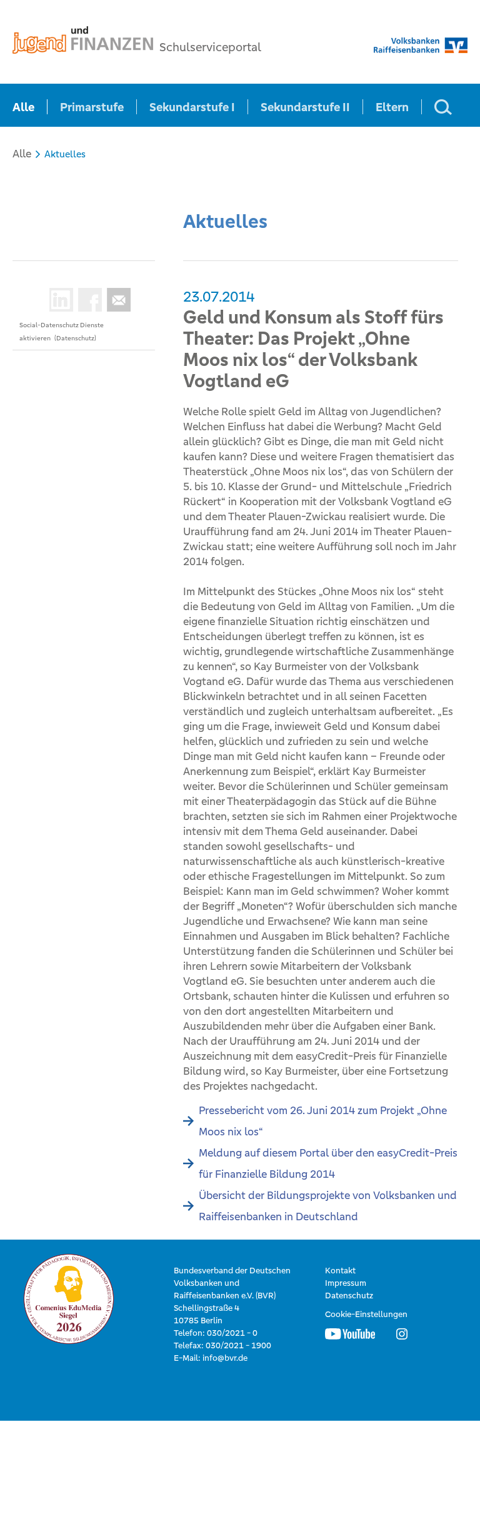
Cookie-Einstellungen (366, 1314)
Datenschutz (349, 1295)
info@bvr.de (225, 1358)
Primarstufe (92, 106)
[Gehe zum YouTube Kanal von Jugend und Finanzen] (350, 1333)
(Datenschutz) (75, 338)
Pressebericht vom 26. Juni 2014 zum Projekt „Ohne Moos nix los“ (323, 1120)
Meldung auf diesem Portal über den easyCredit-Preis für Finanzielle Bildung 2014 (328, 1163)
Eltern (392, 106)
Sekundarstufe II (305, 106)
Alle (23, 106)
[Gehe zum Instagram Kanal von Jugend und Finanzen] (402, 1333)
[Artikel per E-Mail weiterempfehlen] (116, 300)
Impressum (345, 1283)
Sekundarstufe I (192, 106)
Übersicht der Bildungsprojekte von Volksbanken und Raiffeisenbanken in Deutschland (328, 1205)
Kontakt (340, 1270)
